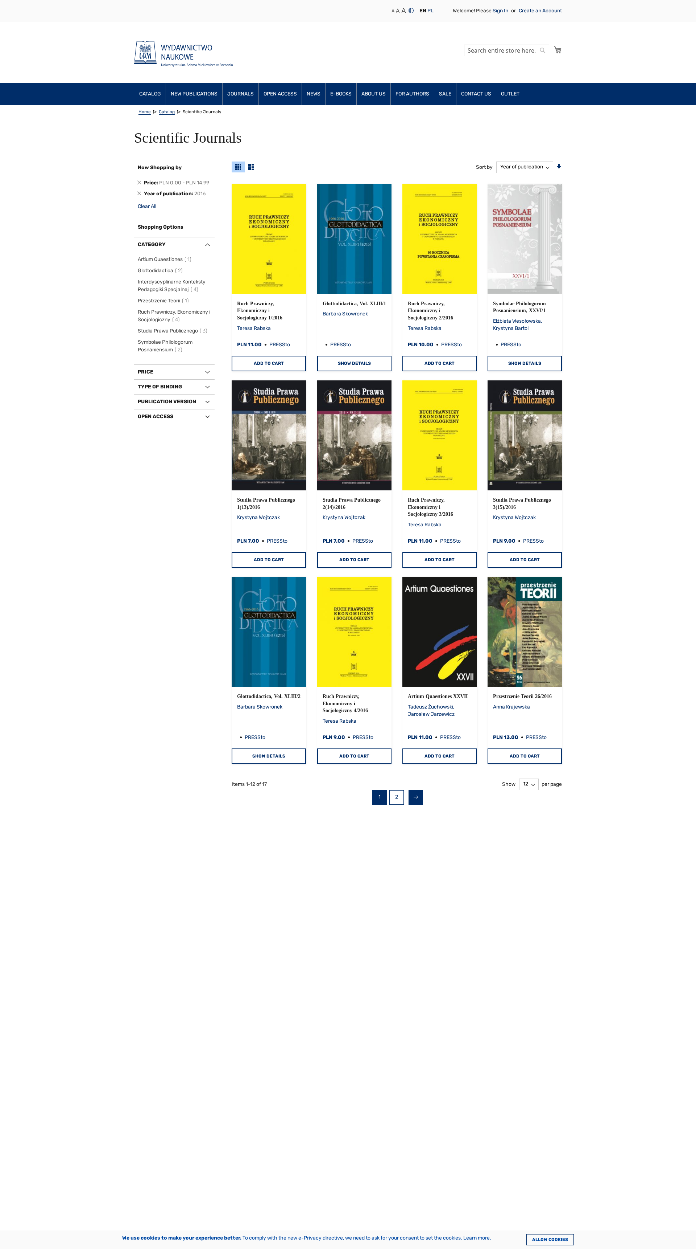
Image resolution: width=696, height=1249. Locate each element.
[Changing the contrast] (411, 10)
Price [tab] (145, 372)
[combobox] (506, 50)
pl (430, 11)
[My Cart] (558, 50)
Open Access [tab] (155, 416)
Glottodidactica (161, 271)
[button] (422, 11)
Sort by (484, 167)
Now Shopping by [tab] (160, 167)
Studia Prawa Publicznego (174, 331)
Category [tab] (152, 244)
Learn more (476, 1238)
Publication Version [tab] (167, 402)
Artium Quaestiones (166, 259)
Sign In (501, 11)
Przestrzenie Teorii (164, 301)
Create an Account (540, 11)
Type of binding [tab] (160, 387)
